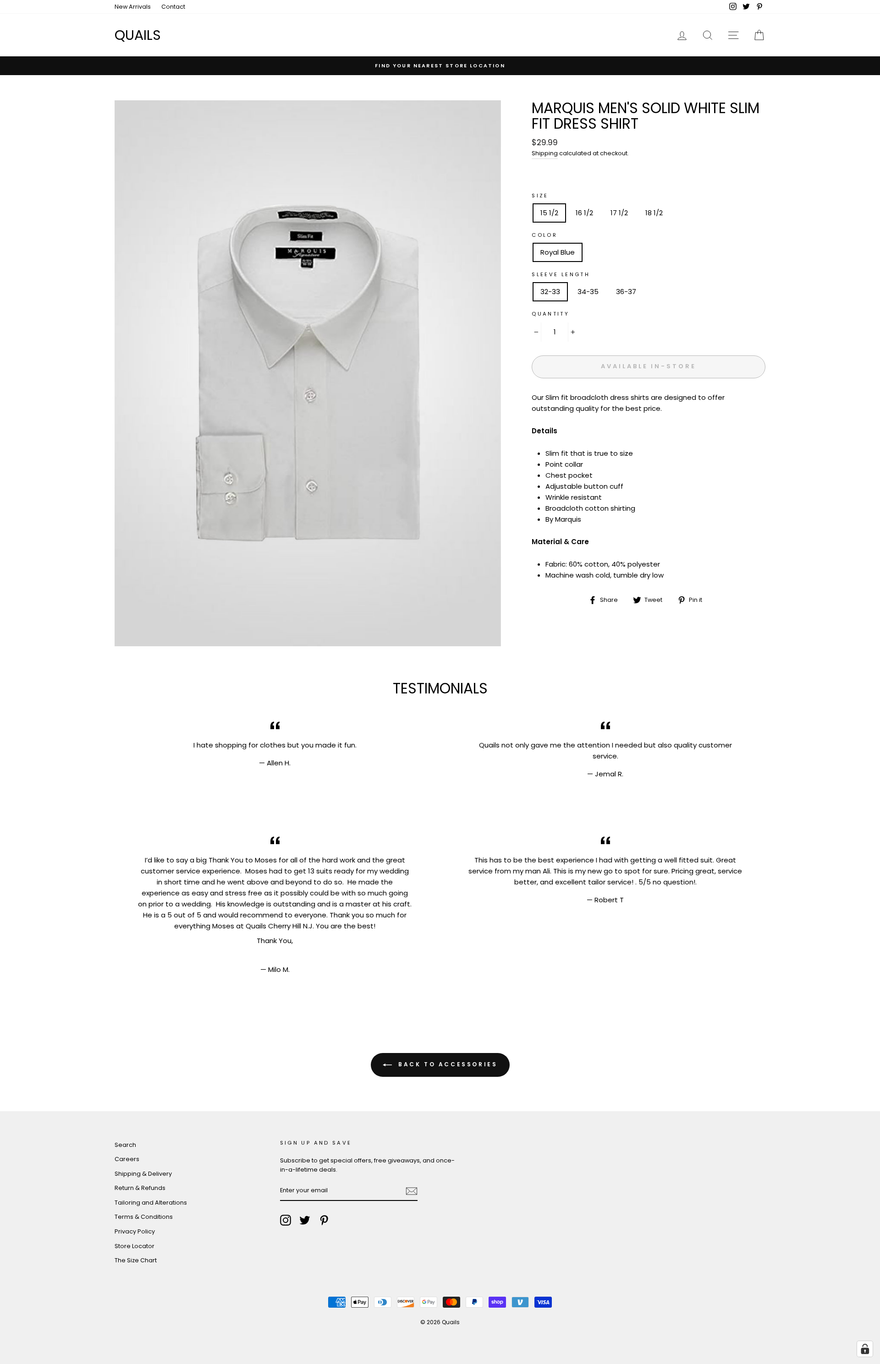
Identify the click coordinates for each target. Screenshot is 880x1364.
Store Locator (134, 1246)
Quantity (550, 313)
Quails (138, 35)
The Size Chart (136, 1260)
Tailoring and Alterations (151, 1202)
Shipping (545, 153)
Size (540, 195)
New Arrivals (133, 7)
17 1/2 (619, 213)
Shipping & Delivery (143, 1174)
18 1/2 (654, 213)
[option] (440, 65)
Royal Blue (557, 252)
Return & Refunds (140, 1188)
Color (544, 235)
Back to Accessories (447, 1064)
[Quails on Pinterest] (324, 1220)
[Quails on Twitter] (304, 1220)
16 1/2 (584, 213)
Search (125, 1145)
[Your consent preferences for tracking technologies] (865, 1349)
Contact (173, 7)
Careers (127, 1159)
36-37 (626, 291)
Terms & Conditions (144, 1217)
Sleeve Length (561, 274)
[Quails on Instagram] (285, 1220)
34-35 (588, 291)
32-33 (550, 291)
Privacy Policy (135, 1231)
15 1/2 (549, 213)
